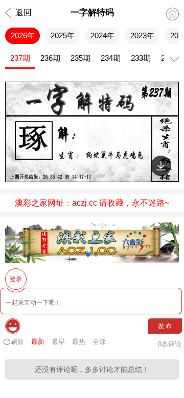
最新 (37, 341)
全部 (99, 341)
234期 (111, 58)
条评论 (169, 344)
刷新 (17, 341)
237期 (20, 58)
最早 (58, 341)
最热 (78, 341)
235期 (80, 58)
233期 (141, 58)
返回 (23, 12)
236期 (50, 58)
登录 (16, 279)
